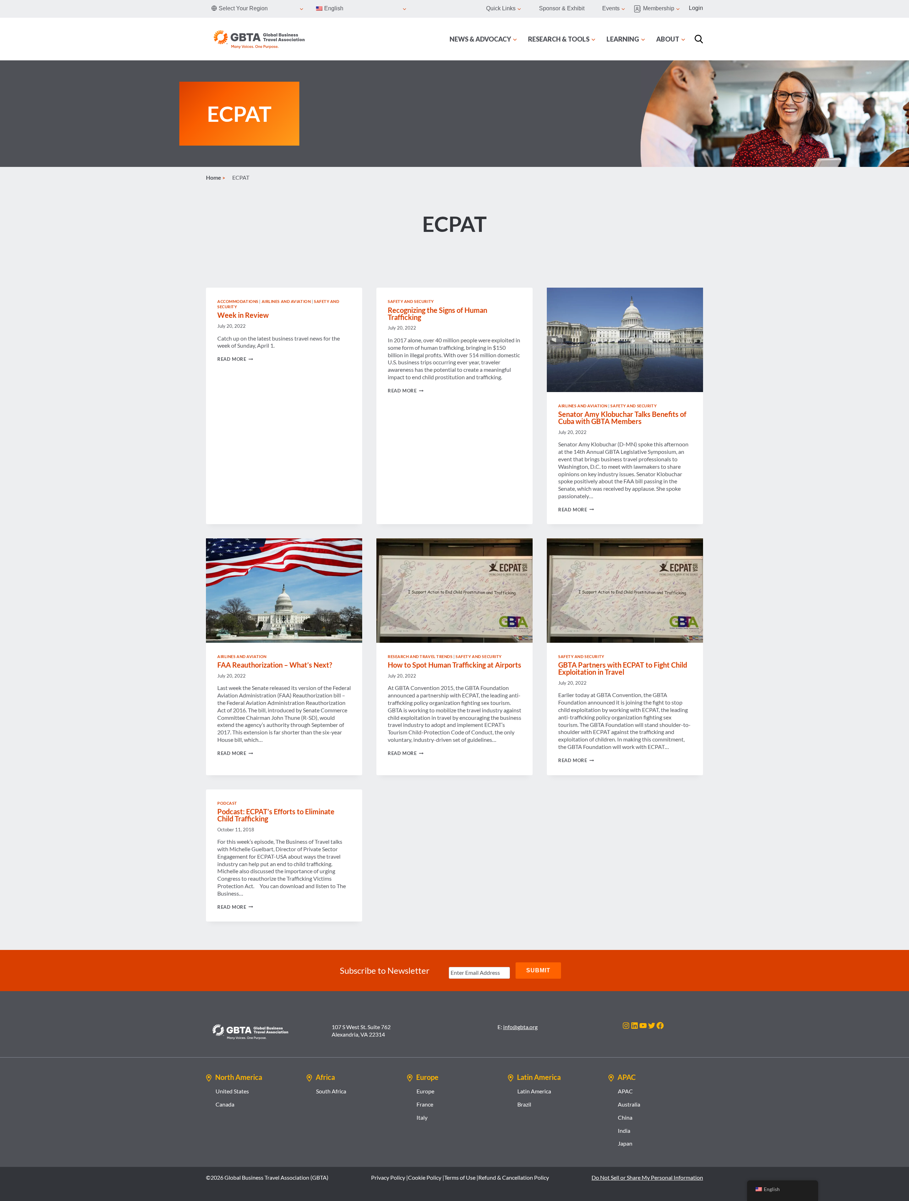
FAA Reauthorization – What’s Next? (274, 665)
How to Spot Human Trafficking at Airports (454, 665)
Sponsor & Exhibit (561, 8)
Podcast (227, 803)
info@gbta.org (520, 1026)
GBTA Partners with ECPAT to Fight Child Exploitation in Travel (622, 668)
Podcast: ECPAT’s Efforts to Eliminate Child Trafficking (275, 815)
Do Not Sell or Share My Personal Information (647, 1177)
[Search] (699, 39)
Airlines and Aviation (286, 301)
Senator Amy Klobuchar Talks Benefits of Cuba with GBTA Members (622, 417)
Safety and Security (411, 301)
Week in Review (243, 315)
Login (696, 8)
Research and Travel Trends (420, 656)
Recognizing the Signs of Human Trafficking (437, 313)
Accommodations (237, 301)
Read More (235, 359)
